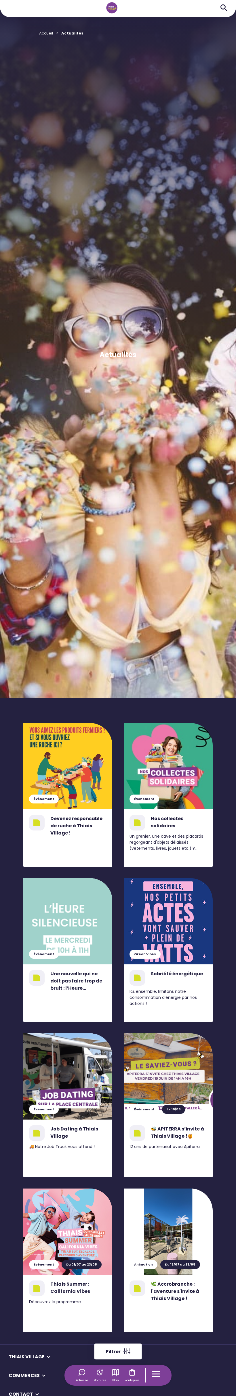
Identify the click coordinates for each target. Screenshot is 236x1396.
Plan (115, 1380)
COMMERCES (24, 1375)
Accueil (46, 33)
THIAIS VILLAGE (27, 1356)
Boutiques (132, 1380)
